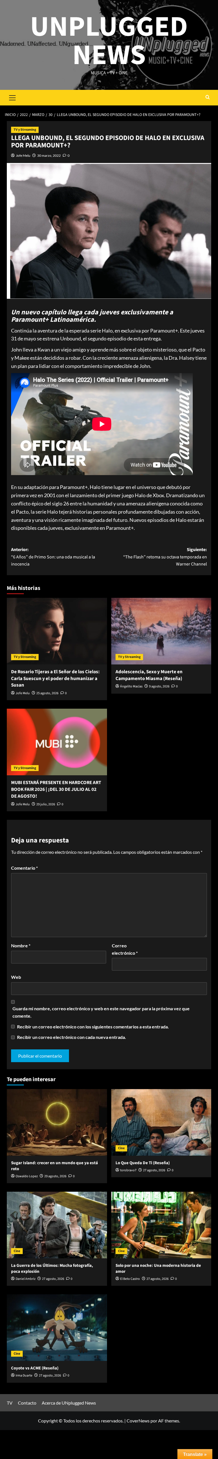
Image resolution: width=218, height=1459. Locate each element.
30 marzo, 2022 (49, 155)
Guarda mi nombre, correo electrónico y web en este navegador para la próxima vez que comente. (101, 1012)
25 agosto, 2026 (47, 693)
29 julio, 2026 (45, 804)
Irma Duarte (24, 1375)
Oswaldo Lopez (27, 1176)
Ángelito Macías (131, 686)
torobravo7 (128, 1170)
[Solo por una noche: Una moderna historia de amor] (161, 1225)
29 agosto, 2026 (55, 1176)
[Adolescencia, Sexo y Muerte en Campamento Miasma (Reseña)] (161, 631)
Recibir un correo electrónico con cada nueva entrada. (71, 1037)
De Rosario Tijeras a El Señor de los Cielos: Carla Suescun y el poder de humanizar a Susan (55, 678)
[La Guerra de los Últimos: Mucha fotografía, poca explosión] (57, 1225)
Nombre (20, 945)
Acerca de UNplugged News (69, 1402)
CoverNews (138, 1420)
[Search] (207, 98)
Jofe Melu (23, 155)
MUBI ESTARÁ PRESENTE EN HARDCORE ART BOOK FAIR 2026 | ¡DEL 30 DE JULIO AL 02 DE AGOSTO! (56, 789)
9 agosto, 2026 (159, 686)
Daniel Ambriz (25, 1278)
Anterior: (53, 557)
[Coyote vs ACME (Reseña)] (57, 1327)
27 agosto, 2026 (154, 1170)
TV (9, 1402)
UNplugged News (109, 41)
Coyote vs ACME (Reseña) (34, 1368)
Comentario (24, 868)
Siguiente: (165, 557)
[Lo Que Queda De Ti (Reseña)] (161, 1122)
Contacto (27, 1402)
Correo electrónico (125, 949)
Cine (121, 1148)
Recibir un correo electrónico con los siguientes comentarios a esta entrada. (93, 1026)
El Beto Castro (130, 1278)
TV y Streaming (25, 129)
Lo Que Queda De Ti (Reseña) (143, 1163)
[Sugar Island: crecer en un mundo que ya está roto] (57, 1122)
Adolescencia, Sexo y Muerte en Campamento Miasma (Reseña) (149, 675)
